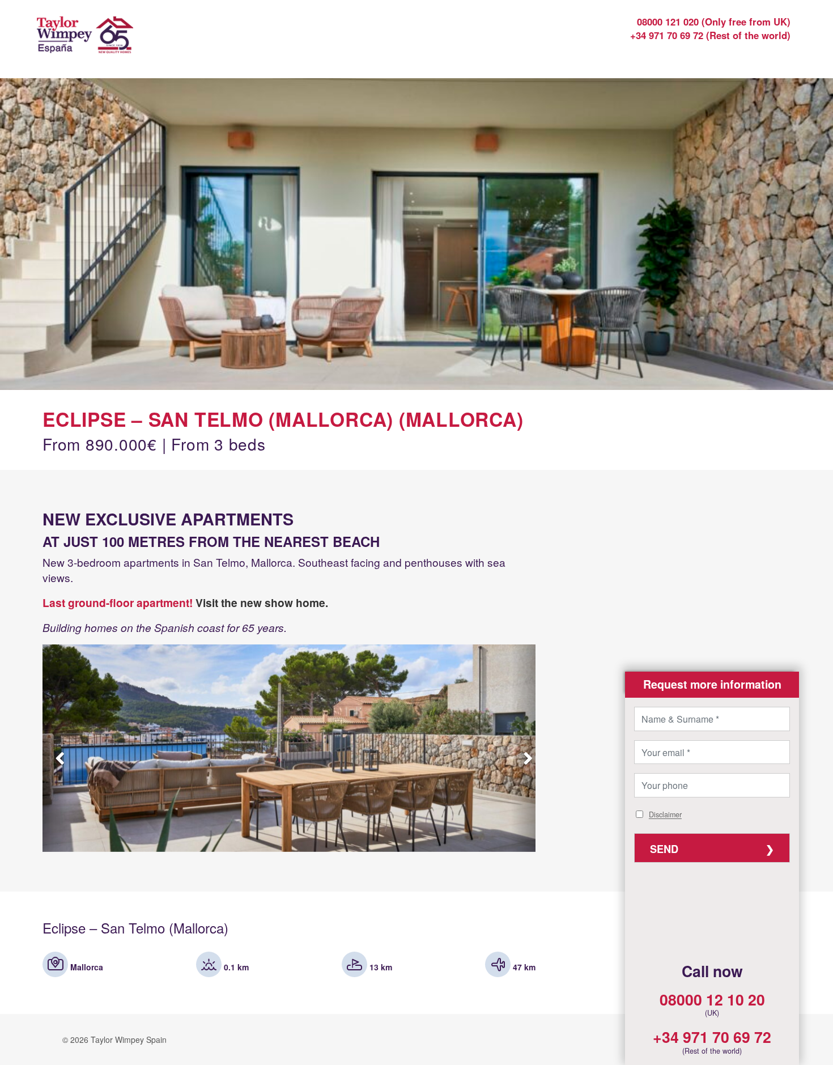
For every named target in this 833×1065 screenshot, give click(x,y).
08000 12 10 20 (712, 999)
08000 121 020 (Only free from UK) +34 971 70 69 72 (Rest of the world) (710, 28)
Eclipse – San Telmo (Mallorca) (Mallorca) (283, 418)
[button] (712, 685)
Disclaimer (665, 815)
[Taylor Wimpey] (130, 42)
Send (664, 849)
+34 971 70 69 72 (712, 1036)
